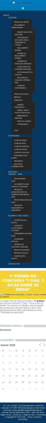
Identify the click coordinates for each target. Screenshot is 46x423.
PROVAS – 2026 (15, 174)
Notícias (12, 172)
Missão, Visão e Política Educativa (22, 111)
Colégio (12, 17)
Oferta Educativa (21, 94)
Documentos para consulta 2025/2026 (20, 185)
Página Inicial (5, 414)
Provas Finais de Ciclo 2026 (22, 201)
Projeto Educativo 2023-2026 (24, 33)
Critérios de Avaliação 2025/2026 (23, 62)
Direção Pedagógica (20, 106)
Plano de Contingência (20, 86)
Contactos (14, 264)
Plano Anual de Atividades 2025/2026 (23, 68)
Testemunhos (22, 124)
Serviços (17, 97)
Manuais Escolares (21, 250)
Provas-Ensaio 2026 (19, 180)
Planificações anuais (18, 257)
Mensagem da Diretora (21, 117)
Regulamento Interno (21, 49)
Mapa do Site (29, 414)
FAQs (16, 130)
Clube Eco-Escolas (21, 152)
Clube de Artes (20, 143)
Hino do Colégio (24, 121)
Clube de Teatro (20, 149)
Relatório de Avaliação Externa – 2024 (23, 80)
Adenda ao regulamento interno (20, 55)
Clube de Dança (20, 140)
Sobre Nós (18, 100)
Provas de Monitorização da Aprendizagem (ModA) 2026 (20, 193)
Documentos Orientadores (18, 26)
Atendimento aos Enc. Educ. (22, 234)
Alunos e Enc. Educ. (18, 215)
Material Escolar (21, 253)
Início (6, 15)
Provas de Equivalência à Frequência (18, 207)
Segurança (18, 161)
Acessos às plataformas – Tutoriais (17, 228)
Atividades (13, 135)
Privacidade (41, 414)
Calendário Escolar (18, 240)
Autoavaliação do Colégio (24, 73)
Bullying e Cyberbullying (17, 165)
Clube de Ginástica (21, 146)
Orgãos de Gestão (21, 22)
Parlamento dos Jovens (20, 156)
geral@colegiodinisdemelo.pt (29, 410)
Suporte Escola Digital (19, 221)
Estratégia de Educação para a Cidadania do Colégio (22, 41)
